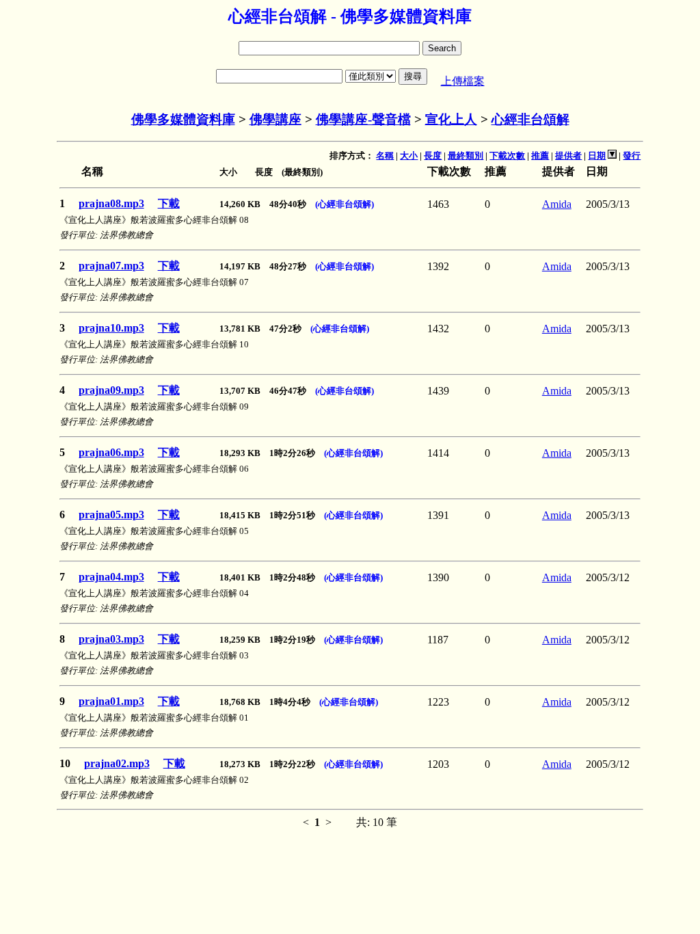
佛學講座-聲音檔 (363, 119)
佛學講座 (275, 119)
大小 (409, 155)
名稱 (385, 155)
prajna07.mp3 (111, 265)
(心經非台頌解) (344, 204)
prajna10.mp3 (111, 328)
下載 (169, 203)
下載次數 (507, 155)
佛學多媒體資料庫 (183, 119)
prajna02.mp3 (117, 763)
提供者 (568, 155)
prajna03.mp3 (111, 639)
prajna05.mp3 (111, 514)
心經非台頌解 (530, 119)
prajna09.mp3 (111, 390)
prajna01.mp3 (111, 701)
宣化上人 (451, 119)
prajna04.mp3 (111, 577)
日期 (597, 155)
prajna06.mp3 (111, 452)
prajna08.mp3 (111, 203)
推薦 (540, 155)
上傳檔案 (463, 81)
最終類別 (465, 155)
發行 (632, 155)
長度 (433, 155)
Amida (556, 204)
